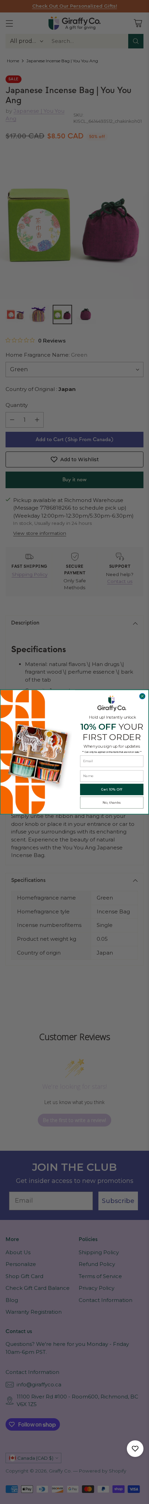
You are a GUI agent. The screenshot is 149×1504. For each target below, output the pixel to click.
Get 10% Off (111, 789)
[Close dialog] (142, 696)
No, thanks (112, 803)
